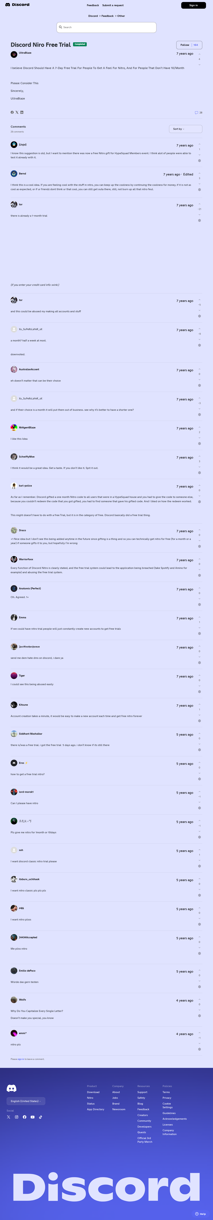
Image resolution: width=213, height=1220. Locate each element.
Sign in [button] (193, 5)
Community (144, 1121)
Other (121, 16)
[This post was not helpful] (199, 65)
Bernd (22, 173)
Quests (141, 1132)
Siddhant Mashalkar (30, 734)
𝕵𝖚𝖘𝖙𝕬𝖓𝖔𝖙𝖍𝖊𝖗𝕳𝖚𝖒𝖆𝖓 (29, 646)
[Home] (17, 5)
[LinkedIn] (21, 112)
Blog (140, 1103)
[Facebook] (12, 112)
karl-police (25, 486)
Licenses (168, 1124)
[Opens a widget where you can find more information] (200, 1214)
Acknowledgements (175, 1119)
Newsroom (118, 1109)
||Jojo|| (22, 144)
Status (91, 1103)
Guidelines (169, 1113)
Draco (22, 530)
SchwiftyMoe (26, 457)
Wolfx (22, 1000)
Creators (142, 1115)
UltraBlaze (25, 53)
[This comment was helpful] (199, 144)
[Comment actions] (199, 160)
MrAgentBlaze (27, 427)
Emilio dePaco (27, 971)
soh (21, 850)
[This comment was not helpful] (199, 155)
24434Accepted (28, 937)
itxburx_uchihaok (29, 879)
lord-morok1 (26, 792)
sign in (21, 1059)
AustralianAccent (29, 369)
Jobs (115, 1098)
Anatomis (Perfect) (30, 588)
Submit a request (113, 5)
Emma (22, 617)
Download (93, 1092)
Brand (115, 1103)
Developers (144, 1126)
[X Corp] (16, 112)
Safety (141, 1098)
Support (142, 1092)
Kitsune (23, 705)
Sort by (178, 129)
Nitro (90, 1098)
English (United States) (25, 1101)
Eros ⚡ (23, 763)
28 (200, 112)
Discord (93, 16)
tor (20, 204)
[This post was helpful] (199, 54)
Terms (166, 1092)
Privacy (167, 1098)
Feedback (93, 5)
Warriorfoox (26, 559)
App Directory (95, 1109)
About (116, 1092)
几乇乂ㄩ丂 (25, 821)
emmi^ (23, 1033)
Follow (185, 45)
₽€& (21, 908)
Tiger (22, 675)
